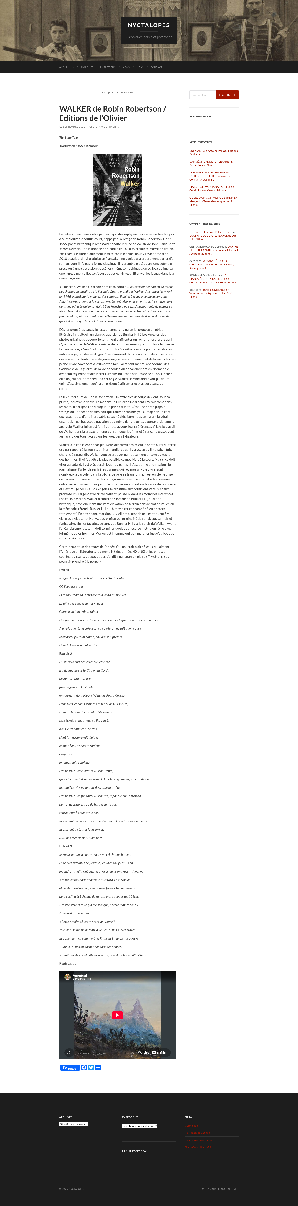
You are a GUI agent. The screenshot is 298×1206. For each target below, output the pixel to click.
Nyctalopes (149, 25)
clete (93, 126)
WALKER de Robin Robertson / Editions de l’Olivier (112, 113)
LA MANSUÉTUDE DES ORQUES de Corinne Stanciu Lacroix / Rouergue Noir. (211, 264)
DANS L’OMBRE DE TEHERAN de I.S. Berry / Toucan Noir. (211, 163)
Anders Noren (220, 1189)
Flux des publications (197, 1132)
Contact (156, 67)
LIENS (140, 67)
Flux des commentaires (198, 1140)
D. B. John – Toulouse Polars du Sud (210, 232)
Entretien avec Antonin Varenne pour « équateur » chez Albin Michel (211, 293)
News (126, 67)
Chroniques (85, 67)
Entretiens (108, 67)
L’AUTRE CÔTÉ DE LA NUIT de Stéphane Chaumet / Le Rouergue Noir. (213, 250)
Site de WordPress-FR (198, 1147)
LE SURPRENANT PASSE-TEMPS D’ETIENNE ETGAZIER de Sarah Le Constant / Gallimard (209, 176)
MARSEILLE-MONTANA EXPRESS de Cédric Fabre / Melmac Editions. (211, 188)
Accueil (64, 67)
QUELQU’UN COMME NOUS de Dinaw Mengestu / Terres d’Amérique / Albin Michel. (213, 201)
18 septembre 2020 (72, 126)
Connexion (191, 1125)
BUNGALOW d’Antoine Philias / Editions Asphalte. (213, 152)
